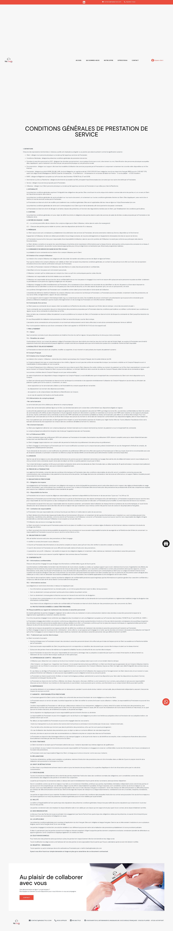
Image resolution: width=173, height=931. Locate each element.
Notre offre (108, 60)
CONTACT (26, 897)
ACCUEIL (79, 60)
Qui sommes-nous (92, 60)
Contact (135, 60)
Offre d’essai (122, 60)
